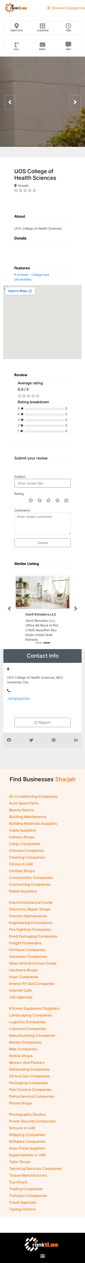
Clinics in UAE (21, 872)
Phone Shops (20, 1111)
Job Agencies (21, 1005)
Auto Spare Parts (24, 811)
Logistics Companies (27, 1030)
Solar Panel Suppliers (27, 1157)
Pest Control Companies (30, 1098)
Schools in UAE (22, 1136)
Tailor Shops (20, 1170)
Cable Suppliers (22, 839)
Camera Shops (21, 845)
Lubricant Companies (27, 1037)
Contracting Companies (30, 893)
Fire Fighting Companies (30, 938)
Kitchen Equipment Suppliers (34, 1017)
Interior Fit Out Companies (32, 992)
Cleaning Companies (27, 866)
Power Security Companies (32, 1129)
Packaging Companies (28, 1091)
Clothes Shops (22, 879)
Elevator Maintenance (28, 924)
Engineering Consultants (30, 931)
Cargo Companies (24, 852)
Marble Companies (25, 1051)
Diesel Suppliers (23, 899)
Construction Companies (31, 886)
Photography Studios (27, 1123)
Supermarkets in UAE (27, 1163)
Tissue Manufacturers (28, 1184)
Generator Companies (28, 965)
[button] (9, 613)
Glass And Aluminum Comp (32, 972)
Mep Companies (23, 1057)
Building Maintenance (27, 825)
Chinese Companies (26, 859)
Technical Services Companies (35, 1177)
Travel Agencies (22, 1211)
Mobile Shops (21, 1064)
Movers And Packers (27, 1071)
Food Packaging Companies (33, 945)
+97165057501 (18, 707)
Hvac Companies (24, 985)
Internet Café (20, 999)
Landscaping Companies (30, 1023)
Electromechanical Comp (30, 911)
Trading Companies (26, 1197)
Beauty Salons (21, 818)
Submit (42, 543)
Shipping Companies (27, 1143)
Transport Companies (28, 1204)
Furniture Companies (27, 958)
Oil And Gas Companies (29, 1084)
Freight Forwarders (25, 951)
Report (44, 731)
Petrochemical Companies (31, 1105)
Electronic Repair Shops (29, 917)
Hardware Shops (23, 978)
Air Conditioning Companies (33, 805)
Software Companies (27, 1150)
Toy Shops (18, 1190)
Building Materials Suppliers (33, 832)
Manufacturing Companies (32, 1044)
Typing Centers (22, 1217)
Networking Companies (29, 1078)
